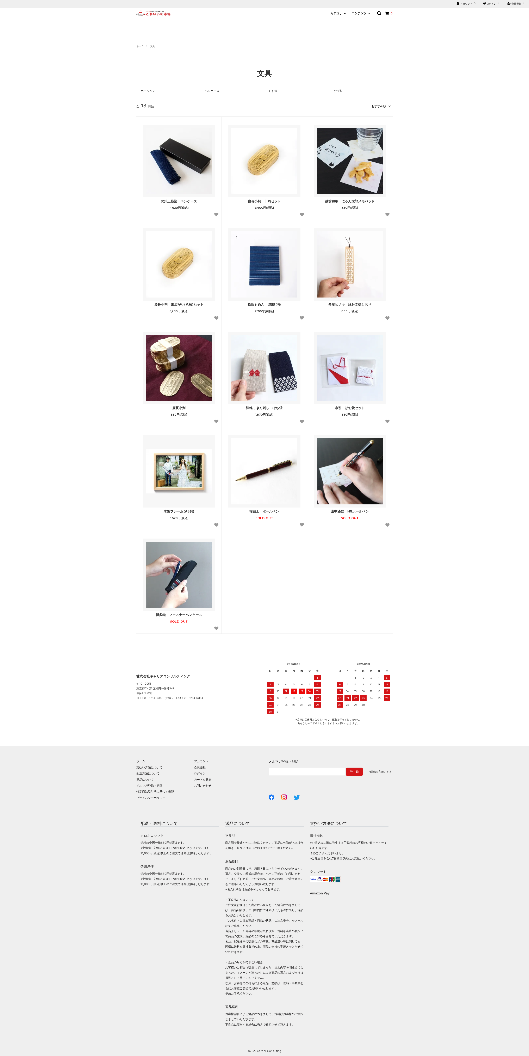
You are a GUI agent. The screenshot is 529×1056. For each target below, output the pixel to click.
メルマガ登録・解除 (149, 785)
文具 (152, 46)
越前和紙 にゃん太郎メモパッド (350, 201)
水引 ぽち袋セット (350, 408)
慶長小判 (179, 408)
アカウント (466, 3)
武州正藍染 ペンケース (179, 201)
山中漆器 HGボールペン (350, 511)
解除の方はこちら (381, 771)
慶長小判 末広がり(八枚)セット (179, 304)
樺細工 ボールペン (264, 511)
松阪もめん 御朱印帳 (264, 304)
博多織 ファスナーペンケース (179, 615)
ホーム (140, 46)
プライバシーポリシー (150, 797)
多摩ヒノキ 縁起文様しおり (349, 304)
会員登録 (516, 3)
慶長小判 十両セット (264, 201)
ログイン (491, 3)
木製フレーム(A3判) (179, 511)
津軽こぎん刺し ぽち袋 (264, 408)
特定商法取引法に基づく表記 (155, 791)
